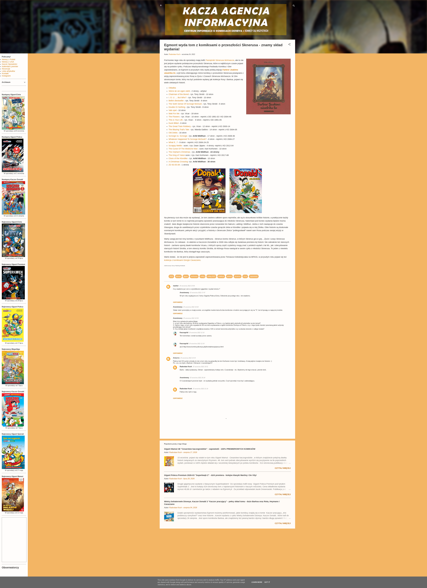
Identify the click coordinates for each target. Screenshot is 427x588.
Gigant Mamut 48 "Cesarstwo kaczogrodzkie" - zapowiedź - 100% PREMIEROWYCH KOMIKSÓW (209, 449)
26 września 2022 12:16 (196, 332)
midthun (221, 276)
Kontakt (5, 73)
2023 (171, 276)
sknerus (238, 276)
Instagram (6, 76)
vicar (245, 276)
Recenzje (6, 69)
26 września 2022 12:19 (196, 343)
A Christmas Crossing (178, 162)
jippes (186, 276)
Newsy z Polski (8, 59)
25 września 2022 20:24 (197, 377)
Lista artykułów (8, 71)
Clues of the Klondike (178, 158)
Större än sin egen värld (179, 91)
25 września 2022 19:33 (188, 358)
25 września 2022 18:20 (190, 307)
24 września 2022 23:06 (187, 286)
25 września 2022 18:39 (190, 318)
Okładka (172, 88)
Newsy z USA (8, 62)
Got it (267, 582)
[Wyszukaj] (293, 6)
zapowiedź (254, 276)
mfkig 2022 (211, 276)
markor (176, 286)
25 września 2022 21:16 (200, 389)
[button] (289, 44)
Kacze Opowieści (9, 64)
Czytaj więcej (283, 468)
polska (229, 276)
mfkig (202, 276)
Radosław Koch (186, 366)
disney (178, 276)
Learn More (256, 582)
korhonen (194, 276)
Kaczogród (184, 332)
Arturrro (176, 358)
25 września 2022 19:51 (200, 366)
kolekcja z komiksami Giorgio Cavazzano (182, 260)
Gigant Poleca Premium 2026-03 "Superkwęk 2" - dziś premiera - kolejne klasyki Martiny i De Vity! (210, 475)
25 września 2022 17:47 (197, 292)
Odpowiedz (178, 302)
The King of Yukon (177, 155)
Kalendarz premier (10, 66)
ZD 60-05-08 (174, 165)
